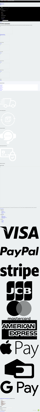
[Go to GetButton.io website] (39, 411)
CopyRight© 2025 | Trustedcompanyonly (5, 398)
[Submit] (1, 400)
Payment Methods (3, 216)
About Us (2, 9)
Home (2, 7)
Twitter (2, 221)
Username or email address (3, 407)
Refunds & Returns (3, 15)
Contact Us (3, 213)
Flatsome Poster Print (2, 34)
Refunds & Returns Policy (4, 217)
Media (2, 12)
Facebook (3, 220)
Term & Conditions (3, 212)
